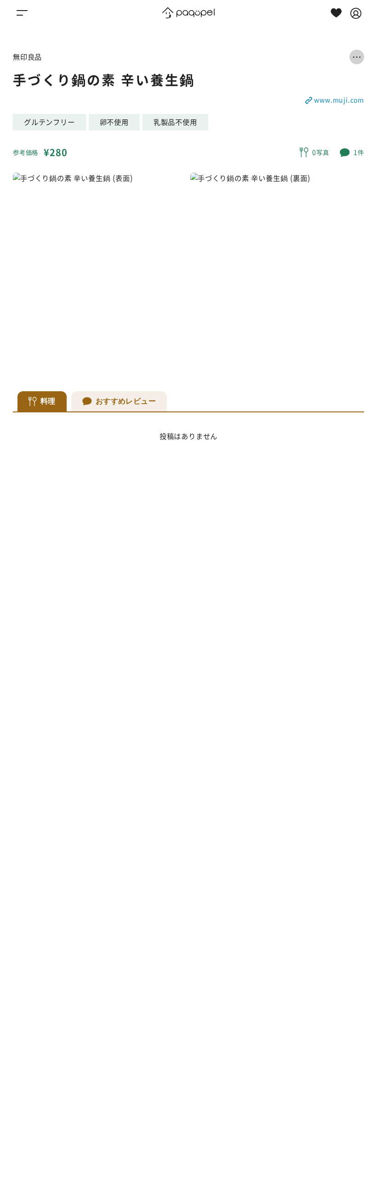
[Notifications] (336, 12)
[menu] (22, 13)
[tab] (42, 401)
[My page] (355, 13)
